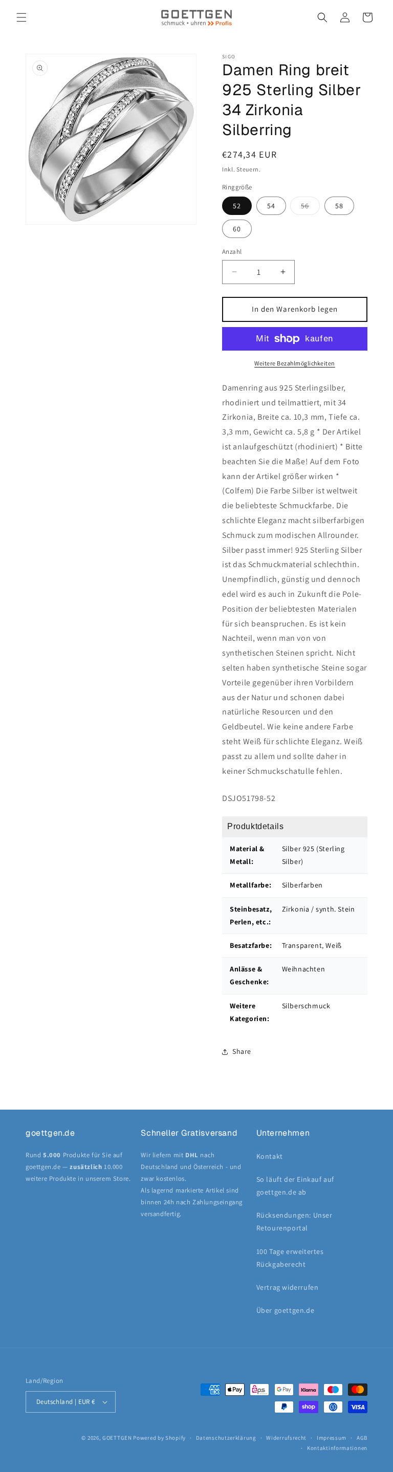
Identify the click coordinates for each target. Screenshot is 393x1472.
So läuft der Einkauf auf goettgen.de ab (295, 1186)
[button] (21, 17)
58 (339, 205)
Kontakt (269, 1156)
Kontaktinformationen (337, 1448)
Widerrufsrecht (286, 1437)
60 (237, 228)
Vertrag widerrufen (287, 1287)
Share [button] (241, 1051)
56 (310, 208)
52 (237, 205)
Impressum (331, 1437)
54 (271, 205)
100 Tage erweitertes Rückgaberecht (290, 1258)
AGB (362, 1437)
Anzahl (232, 251)
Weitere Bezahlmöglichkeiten (294, 363)
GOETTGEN (117, 1437)
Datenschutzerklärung (226, 1437)
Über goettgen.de (285, 1310)
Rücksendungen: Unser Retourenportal (294, 1221)
